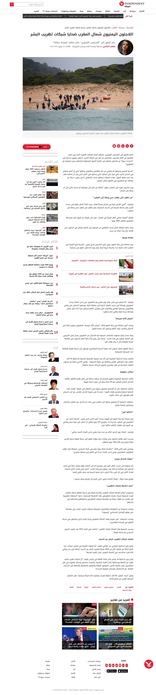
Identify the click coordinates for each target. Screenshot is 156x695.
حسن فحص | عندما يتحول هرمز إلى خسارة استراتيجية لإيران (39, 323)
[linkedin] (113, 665)
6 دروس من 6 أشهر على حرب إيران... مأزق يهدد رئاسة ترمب (81, 645)
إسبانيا (79, 587)
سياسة (133, 11)
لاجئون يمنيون (108, 587)
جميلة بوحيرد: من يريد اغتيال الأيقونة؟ (36, 356)
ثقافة (107, 11)
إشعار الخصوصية (95, 665)
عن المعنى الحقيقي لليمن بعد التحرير (35, 398)
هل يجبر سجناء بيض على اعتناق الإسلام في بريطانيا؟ (117, 621)
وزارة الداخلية (126, 590)
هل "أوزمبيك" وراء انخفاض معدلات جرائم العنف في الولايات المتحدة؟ (79, 621)
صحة (81, 11)
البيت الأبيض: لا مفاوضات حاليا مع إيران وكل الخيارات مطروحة (40, 247)
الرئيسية (130, 27)
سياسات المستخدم (94, 661)
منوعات (98, 11)
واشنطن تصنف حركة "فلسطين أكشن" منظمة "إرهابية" (98, 16)
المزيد (36, 11)
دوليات (43, 215)
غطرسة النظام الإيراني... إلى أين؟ (36, 426)
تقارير (114, 27)
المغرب (119, 587)
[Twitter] (123, 665)
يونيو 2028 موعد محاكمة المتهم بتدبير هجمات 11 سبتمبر (38, 266)
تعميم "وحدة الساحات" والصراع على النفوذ (35, 412)
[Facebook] (126, 665)
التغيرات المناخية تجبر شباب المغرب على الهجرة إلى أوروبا (93, 273)
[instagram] (120, 665)
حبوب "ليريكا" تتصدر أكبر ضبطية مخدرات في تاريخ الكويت (40, 256)
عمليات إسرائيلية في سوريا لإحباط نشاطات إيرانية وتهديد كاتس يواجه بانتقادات (51, 16)
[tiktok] (110, 665)
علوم (43, 179)
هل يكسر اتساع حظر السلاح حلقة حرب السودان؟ (38, 293)
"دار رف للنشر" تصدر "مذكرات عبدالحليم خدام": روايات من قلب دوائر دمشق (38, 303)
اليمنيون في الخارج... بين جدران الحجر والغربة (98, 287)
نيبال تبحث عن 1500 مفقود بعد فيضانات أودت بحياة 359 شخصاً (41, 275)
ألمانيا (71, 587)
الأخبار (141, 11)
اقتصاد (116, 11)
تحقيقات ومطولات (68, 11)
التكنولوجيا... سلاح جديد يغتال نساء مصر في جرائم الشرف (39, 314)
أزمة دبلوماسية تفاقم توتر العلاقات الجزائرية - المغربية (94, 260)
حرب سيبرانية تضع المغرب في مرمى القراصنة (39, 284)
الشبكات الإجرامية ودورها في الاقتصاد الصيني (35, 384)
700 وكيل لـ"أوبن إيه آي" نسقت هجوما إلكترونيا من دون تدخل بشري (35, 184)
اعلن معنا (97, 677)
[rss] (106, 665)
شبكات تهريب (96, 587)
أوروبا (86, 587)
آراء (124, 11)
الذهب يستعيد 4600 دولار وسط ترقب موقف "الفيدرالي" (35, 171)
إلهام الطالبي (108, 46)
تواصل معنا (97, 673)
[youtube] (116, 665)
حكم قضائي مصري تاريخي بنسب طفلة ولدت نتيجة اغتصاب (38, 332)
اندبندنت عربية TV (50, 11)
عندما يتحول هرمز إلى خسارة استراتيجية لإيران (35, 370)
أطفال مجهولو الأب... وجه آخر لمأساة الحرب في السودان (118, 645)
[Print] (114, 146)
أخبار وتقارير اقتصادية (38, 166)
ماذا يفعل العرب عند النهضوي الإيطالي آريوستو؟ (34, 196)
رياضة (89, 11)
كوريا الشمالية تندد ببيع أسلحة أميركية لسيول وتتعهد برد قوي (35, 219)
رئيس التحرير (96, 669)
